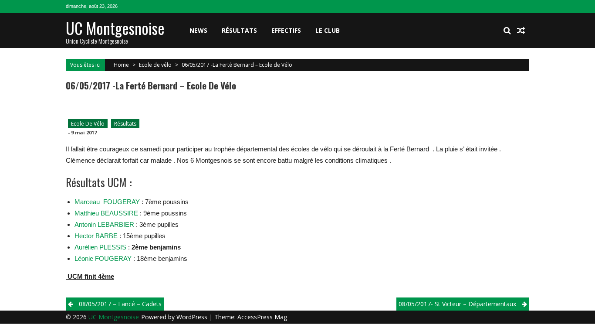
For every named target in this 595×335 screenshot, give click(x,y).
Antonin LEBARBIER (104, 224)
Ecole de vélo (155, 64)
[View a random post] (521, 30)
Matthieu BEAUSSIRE (106, 213)
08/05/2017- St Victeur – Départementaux (457, 304)
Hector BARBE (96, 235)
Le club (327, 30)
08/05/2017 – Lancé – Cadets (120, 304)
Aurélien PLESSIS (101, 247)
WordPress (192, 317)
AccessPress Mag (262, 317)
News (198, 30)
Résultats (239, 30)
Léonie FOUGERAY (103, 258)
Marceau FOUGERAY (107, 201)
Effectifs (286, 30)
